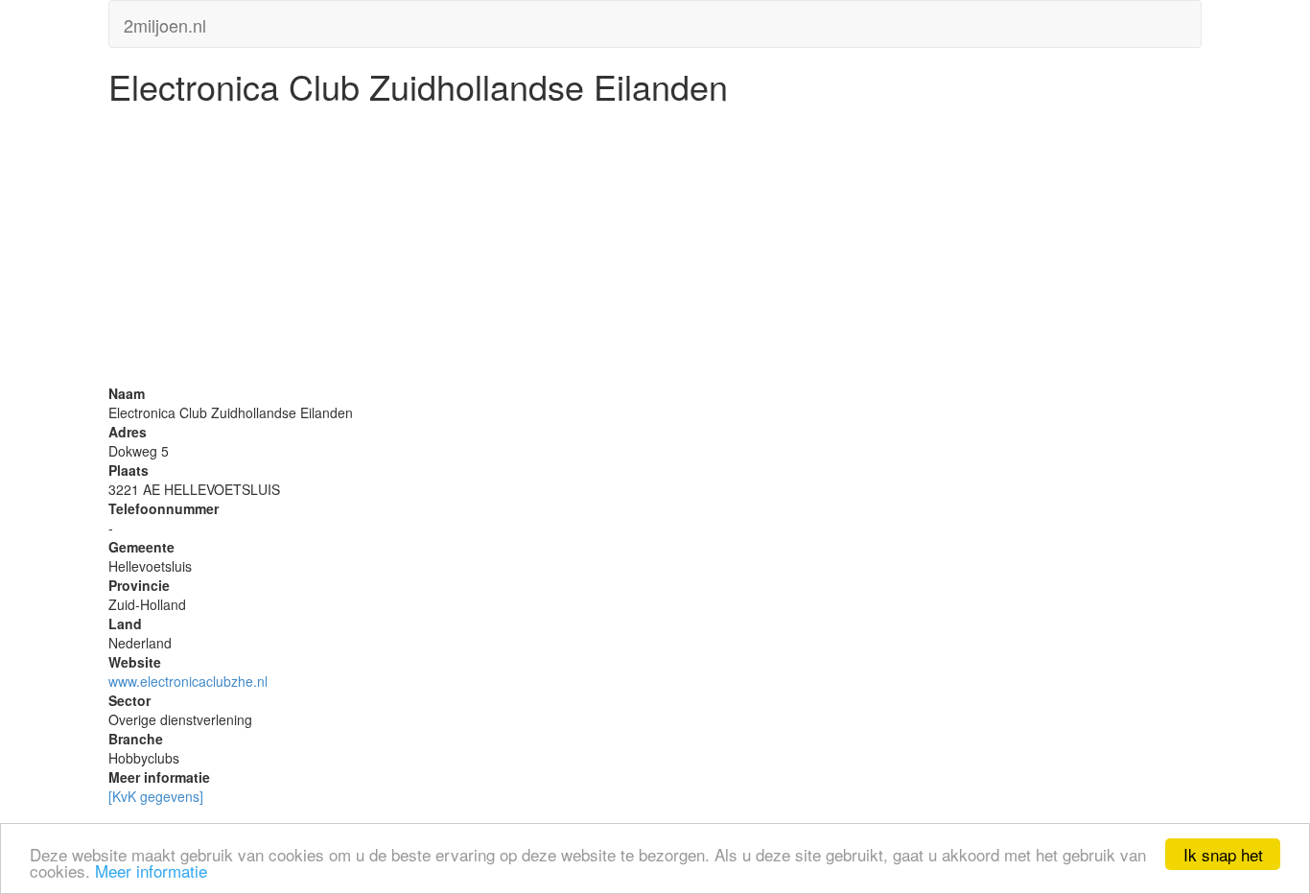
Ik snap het (1223, 854)
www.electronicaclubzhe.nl (188, 681)
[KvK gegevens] (155, 796)
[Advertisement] (655, 249)
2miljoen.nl (165, 21)
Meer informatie (151, 870)
